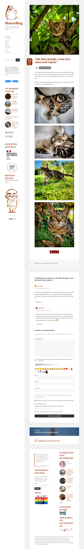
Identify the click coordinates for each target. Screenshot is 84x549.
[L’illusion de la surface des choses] (62, 481)
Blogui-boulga (44, 68)
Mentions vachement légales (12, 180)
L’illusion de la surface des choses (70, 480)
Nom (36, 375)
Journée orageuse (14, 102)
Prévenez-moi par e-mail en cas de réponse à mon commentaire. (55, 400)
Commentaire (39, 339)
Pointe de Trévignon (15, 110)
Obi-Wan (55, 263)
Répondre (38, 302)
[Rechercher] (18, 59)
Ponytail (69, 486)
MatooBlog (14, 23)
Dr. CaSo (40, 286)
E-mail (37, 382)
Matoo (40, 308)
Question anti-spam (40, 404)
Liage (7, 51)
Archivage (7, 46)
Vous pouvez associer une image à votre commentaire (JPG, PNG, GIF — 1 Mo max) (54, 360)
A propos (7, 42)
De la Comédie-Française (15, 95)
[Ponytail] (62, 489)
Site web (37, 388)
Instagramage (46, 263)
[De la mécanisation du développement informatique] (62, 497)
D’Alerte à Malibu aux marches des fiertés (70, 472)
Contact (7, 182)
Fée (67, 462)
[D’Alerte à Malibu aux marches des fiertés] (62, 472)
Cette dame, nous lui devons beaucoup (15, 125)
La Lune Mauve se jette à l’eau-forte (12, 117)
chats (38, 263)
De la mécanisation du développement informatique (66, 498)
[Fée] (62, 464)
